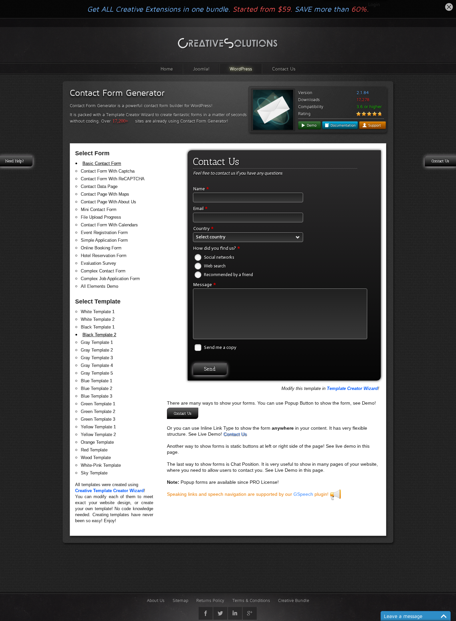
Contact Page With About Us (108, 201)
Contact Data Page (99, 186)
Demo (310, 125)
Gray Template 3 (97, 357)
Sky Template (94, 472)
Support (374, 125)
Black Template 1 (98, 327)
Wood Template (96, 457)
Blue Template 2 (96, 388)
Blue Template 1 (96, 380)
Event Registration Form (104, 232)
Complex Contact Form (103, 270)
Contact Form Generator (117, 92)
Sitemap (180, 600)
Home (167, 68)
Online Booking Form (101, 247)
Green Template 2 (98, 411)
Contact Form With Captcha (108, 171)
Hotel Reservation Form (104, 255)
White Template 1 (98, 311)
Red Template (94, 449)
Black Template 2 (99, 334)
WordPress (241, 68)
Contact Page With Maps (105, 194)
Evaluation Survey (98, 263)
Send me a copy (220, 347)
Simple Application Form (104, 240)
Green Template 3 (98, 419)
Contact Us (283, 68)
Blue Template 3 (96, 396)
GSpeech (303, 494)
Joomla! (201, 68)
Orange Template (97, 442)
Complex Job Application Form (110, 278)
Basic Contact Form (101, 163)
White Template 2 (98, 319)
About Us (156, 600)
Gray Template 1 (97, 342)
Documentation (342, 125)
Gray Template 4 (97, 365)
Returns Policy (210, 600)
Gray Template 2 (97, 350)
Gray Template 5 (97, 373)
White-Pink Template (101, 465)
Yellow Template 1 (98, 426)
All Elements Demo (99, 286)
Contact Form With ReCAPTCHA (113, 178)
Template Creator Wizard (352, 388)
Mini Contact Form (99, 209)
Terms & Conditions (251, 600)
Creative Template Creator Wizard (109, 490)
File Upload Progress (101, 217)
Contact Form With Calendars (109, 224)
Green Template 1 (98, 403)
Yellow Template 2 (98, 434)
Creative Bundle (293, 600)
